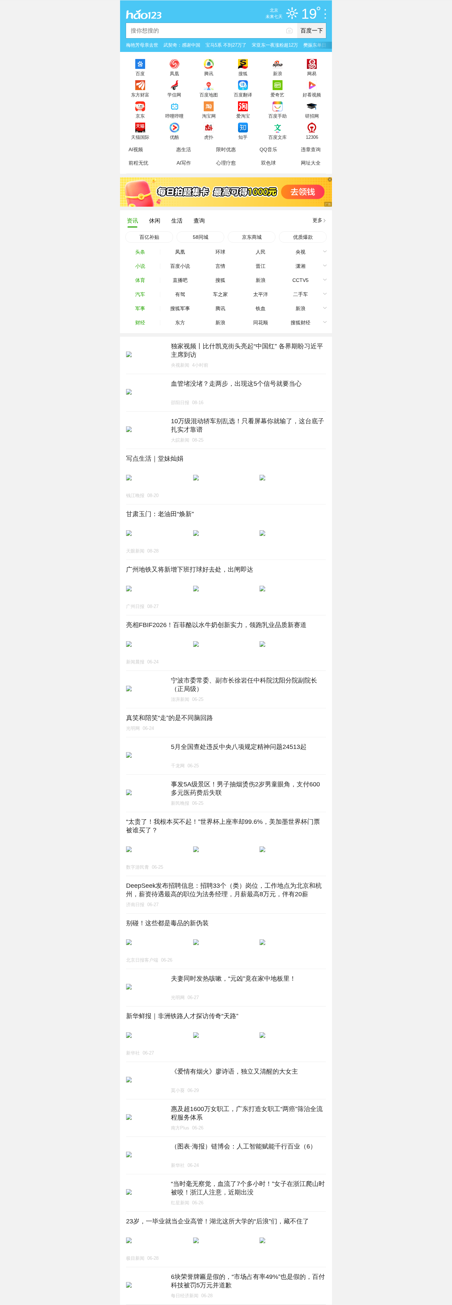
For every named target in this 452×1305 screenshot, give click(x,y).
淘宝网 (209, 115)
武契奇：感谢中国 (181, 45)
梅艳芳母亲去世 (142, 45)
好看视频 (312, 94)
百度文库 (277, 137)
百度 (140, 73)
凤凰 (174, 73)
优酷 (174, 137)
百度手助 (277, 115)
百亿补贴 (149, 237)
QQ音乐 (268, 149)
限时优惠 (226, 149)
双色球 (268, 163)
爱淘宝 (243, 115)
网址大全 (311, 163)
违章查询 (311, 149)
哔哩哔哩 (174, 115)
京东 (140, 115)
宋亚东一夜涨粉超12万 (275, 45)
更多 (317, 220)
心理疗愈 (226, 163)
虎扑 (208, 137)
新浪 (277, 73)
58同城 (200, 237)
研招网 (312, 115)
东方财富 (140, 94)
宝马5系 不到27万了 (226, 45)
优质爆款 (303, 237)
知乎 (243, 137)
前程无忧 (138, 163)
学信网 (174, 94)
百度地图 (209, 94)
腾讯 (208, 73)
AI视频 (136, 149)
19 (309, 14)
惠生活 (183, 149)
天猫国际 (140, 137)
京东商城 (252, 237)
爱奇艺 (277, 94)
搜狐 (243, 73)
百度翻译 (243, 94)
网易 (311, 73)
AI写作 (184, 163)
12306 (312, 137)
